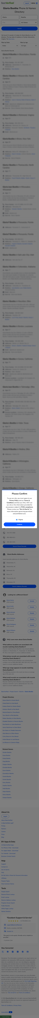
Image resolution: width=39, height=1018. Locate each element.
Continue (19, 524)
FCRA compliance (27, 507)
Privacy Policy (14, 501)
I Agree (20, 520)
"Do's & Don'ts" (24, 509)
